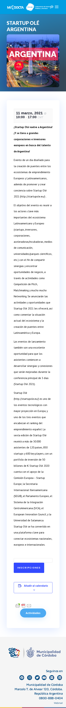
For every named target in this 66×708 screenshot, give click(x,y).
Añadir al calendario (36, 585)
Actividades (33, 613)
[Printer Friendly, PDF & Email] (23, 605)
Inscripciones (29, 567)
